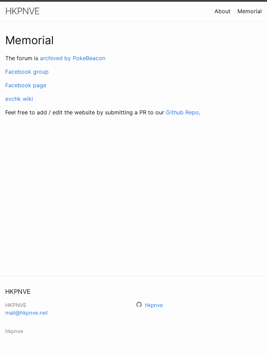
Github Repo (182, 112)
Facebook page (25, 85)
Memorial (249, 11)
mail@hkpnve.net (26, 312)
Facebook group (27, 71)
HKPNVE (22, 11)
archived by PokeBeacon (72, 58)
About (222, 11)
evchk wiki (19, 98)
